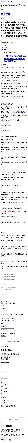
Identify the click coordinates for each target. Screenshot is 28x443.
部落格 (5, 47)
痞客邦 (10, 314)
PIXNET (7, 418)
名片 (5, 49)
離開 (9, 440)
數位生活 (12, 318)
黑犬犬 (2, 305)
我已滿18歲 (3, 440)
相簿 (5, 45)
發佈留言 (3, 335)
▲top (2, 323)
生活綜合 (13, 42)
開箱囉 (12, 320)
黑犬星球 (6, 14)
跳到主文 (3, 18)
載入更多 (3, 326)
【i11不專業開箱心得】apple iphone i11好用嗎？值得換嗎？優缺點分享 (15, 58)
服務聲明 (17, 419)
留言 (14, 314)
